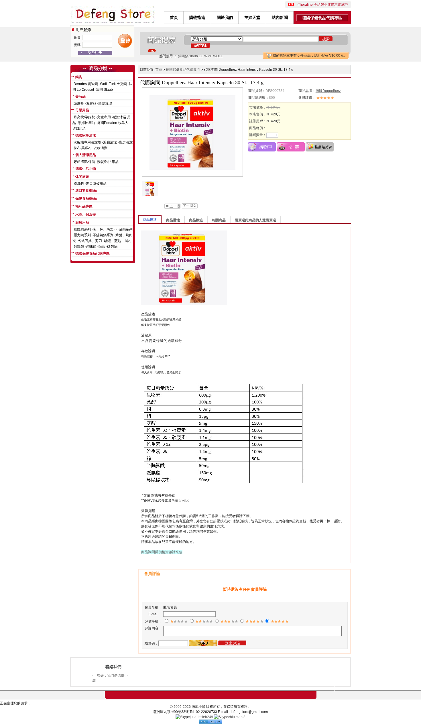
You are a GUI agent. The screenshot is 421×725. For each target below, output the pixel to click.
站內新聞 (280, 17)
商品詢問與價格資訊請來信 (161, 552)
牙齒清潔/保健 (84, 162)
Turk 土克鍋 (118, 84)
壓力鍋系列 (82, 235)
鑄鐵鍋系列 (82, 229)
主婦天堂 (252, 17)
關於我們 (225, 17)
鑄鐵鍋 (183, 56)
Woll (103, 84)
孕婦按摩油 (86, 123)
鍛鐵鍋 (79, 247)
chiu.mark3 (236, 717)
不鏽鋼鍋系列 (103, 235)
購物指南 (197, 17)
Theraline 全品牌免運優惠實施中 (323, 5)
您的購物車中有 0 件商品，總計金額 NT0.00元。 (310, 56)
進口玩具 (79, 129)
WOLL (218, 56)
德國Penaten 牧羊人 (112, 123)
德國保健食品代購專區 (322, 17)
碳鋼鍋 (112, 247)
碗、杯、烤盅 (103, 229)
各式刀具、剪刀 (90, 241)
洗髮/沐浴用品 (108, 162)
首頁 (174, 17)
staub (193, 56)
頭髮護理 (105, 103)
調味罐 (91, 247)
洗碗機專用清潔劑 (87, 142)
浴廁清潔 (110, 142)
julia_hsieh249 (201, 717)
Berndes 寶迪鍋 (86, 84)
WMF (208, 56)
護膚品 (91, 103)
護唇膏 (79, 103)
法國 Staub (104, 90)
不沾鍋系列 (124, 229)
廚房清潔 (126, 142)
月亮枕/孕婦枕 (84, 117)
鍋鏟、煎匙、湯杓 (117, 241)
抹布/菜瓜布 (83, 148)
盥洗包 (79, 184)
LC (201, 56)
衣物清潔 (100, 148)
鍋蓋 (101, 247)
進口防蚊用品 (96, 184)
